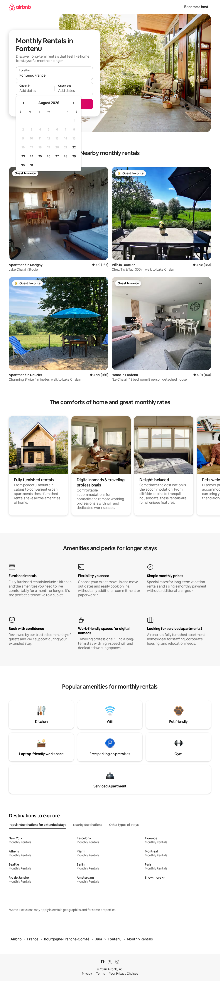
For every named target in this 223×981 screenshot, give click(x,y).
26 (48, 156)
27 (57, 156)
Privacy (87, 974)
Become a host (196, 7)
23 (23, 156)
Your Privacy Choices (123, 974)
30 (23, 165)
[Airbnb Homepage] (20, 7)
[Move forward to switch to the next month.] (73, 103)
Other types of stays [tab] (124, 825)
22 (74, 147)
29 (74, 156)
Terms (100, 974)
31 (31, 165)
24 (31, 156)
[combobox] (54, 75)
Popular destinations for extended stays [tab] (37, 825)
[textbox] (35, 90)
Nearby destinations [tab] (87, 825)
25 (40, 156)
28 (65, 156)
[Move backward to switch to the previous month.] (23, 103)
